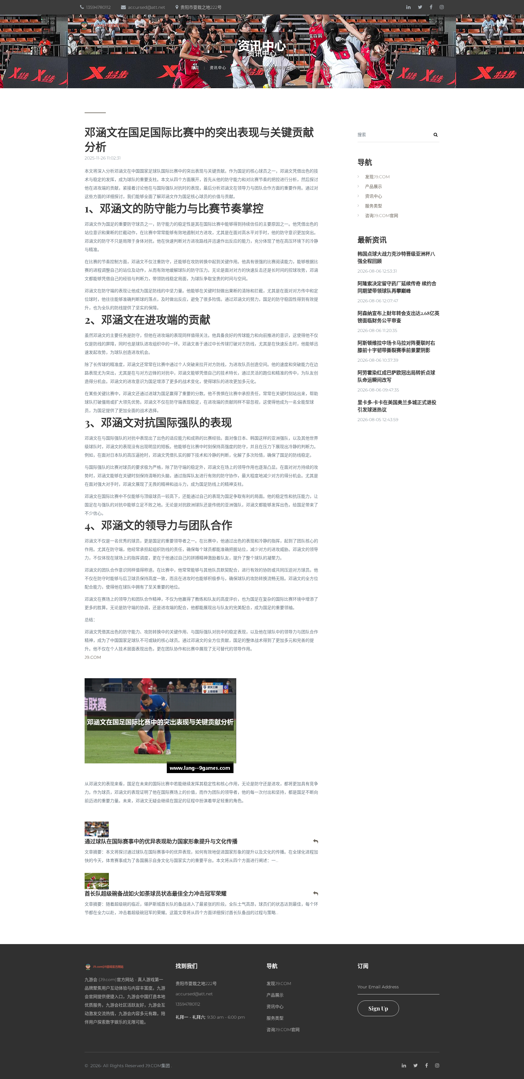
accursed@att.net (146, 7)
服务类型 (367, 26)
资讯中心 (338, 26)
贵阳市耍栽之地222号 (201, 7)
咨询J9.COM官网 (405, 26)
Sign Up (378, 1008)
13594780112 (98, 7)
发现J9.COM (274, 26)
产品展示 (308, 26)
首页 (244, 26)
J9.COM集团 (157, 1065)
